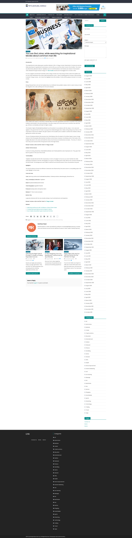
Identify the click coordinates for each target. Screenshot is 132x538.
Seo (87, 386)
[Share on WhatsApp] (41, 216)
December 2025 (90, 99)
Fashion (88, 342)
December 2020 (90, 273)
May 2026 (88, 84)
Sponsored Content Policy (42, 17)
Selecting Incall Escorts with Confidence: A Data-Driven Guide (42, 207)
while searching (59, 220)
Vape (87, 413)
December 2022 (90, 203)
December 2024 (90, 135)
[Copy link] (57, 216)
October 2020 (89, 279)
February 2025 (89, 129)
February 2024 (89, 161)
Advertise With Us (41, 14)
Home (98, 14)
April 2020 (88, 297)
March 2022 (88, 229)
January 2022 (89, 235)
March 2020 (89, 300)
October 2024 (89, 140)
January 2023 (89, 200)
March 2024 (89, 158)
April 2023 (88, 191)
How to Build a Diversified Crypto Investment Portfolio (40, 211)
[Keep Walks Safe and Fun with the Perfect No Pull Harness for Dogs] (73, 244)
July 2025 (88, 114)
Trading (88, 407)
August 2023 (89, 179)
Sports (87, 398)
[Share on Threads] (54, 216)
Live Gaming (89, 374)
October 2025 (89, 105)
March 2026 (89, 90)
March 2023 (88, 194)
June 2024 (88, 149)
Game (87, 354)
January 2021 (89, 271)
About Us (32, 14)
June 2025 (88, 117)
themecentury (62, 536)
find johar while (42, 220)
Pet (86, 380)
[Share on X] (34, 216)
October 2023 (89, 173)
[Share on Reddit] (47, 216)
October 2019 (89, 312)
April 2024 (88, 155)
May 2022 (88, 223)
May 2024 (88, 152)
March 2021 (88, 265)
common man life (35, 220)
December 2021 (89, 238)
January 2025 (89, 132)
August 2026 (89, 75)
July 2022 (88, 217)
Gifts (87, 359)
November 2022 (89, 206)
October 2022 (89, 208)
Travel (87, 410)
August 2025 (89, 111)
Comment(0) (51, 58)
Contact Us (51, 14)
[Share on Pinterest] (44, 216)
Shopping (88, 392)
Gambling (88, 351)
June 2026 (88, 81)
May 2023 (88, 188)
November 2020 (90, 276)
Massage (88, 377)
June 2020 (88, 291)
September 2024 (90, 143)
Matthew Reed (41, 58)
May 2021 (88, 259)
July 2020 (88, 288)
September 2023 (90, 176)
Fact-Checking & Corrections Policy (84, 14)
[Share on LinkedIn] (37, 216)
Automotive (89, 324)
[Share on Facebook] (31, 216)
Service (87, 389)
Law (87, 371)
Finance (88, 348)
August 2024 (89, 146)
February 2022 (89, 232)
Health (87, 362)
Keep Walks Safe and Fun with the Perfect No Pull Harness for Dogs (71, 255)
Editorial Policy (68, 14)
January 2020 (89, 303)
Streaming (88, 401)
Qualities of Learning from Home (75, 273)
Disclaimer (59, 14)
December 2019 (89, 306)
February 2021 (89, 268)
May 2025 (88, 120)
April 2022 (88, 226)
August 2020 (89, 285)
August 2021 (89, 250)
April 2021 (88, 262)
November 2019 (89, 309)
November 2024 (90, 138)
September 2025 (90, 108)
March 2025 (88, 126)
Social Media (89, 395)
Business (88, 327)
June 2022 (88, 220)
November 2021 (89, 241)
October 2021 (89, 244)
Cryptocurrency (90, 333)
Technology (89, 404)
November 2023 (89, 170)
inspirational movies (50, 220)
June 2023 (88, 185)
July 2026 (88, 78)
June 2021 (88, 256)
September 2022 (90, 211)
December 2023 (90, 167)
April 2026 (88, 87)
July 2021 (88, 253)
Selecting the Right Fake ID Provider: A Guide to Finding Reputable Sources (34, 255)
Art (86, 321)
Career (87, 330)
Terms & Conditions (57, 17)
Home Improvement (91, 365)
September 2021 (90, 247)
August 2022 (89, 214)
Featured (28, 51)
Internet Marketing (90, 368)
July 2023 (88, 182)
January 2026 (89, 96)
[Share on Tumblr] (51, 216)
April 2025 (88, 123)
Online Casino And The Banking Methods (34, 273)
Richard (57, 258)
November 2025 (89, 102)
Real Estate (88, 383)
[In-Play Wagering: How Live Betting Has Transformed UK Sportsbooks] (54, 244)
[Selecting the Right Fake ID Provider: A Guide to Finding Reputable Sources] (35, 244)
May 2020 (88, 294)
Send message (89, 66)
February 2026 (89, 93)
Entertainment (89, 339)
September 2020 (90, 282)
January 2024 (89, 164)
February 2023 (89, 197)
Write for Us (67, 17)
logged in (36, 283)
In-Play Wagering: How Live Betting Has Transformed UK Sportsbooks (53, 255)
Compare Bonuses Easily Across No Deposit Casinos (39, 209)
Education (88, 336)
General (88, 356)
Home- (31, 17)
